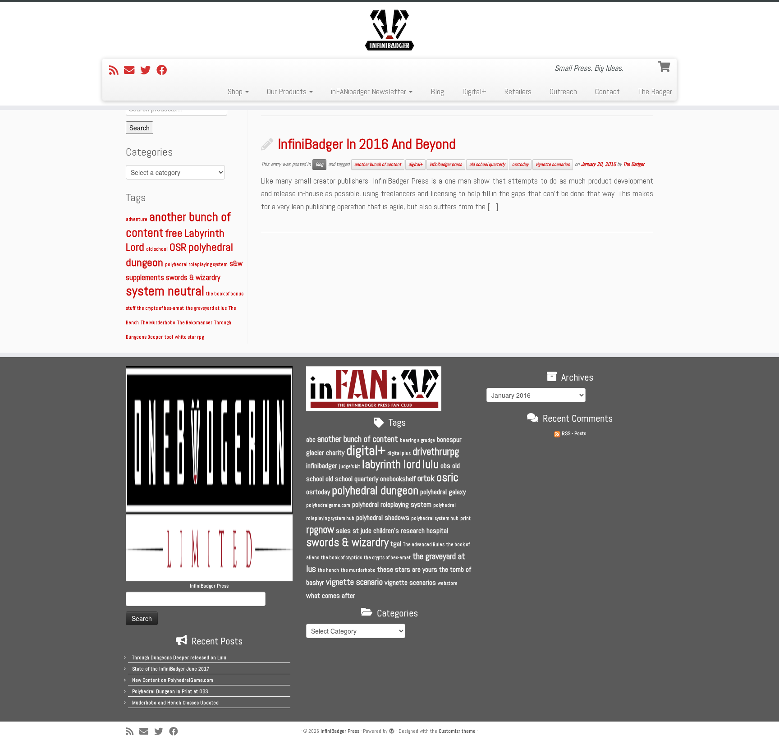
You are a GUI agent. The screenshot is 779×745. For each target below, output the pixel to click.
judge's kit (349, 466)
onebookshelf (398, 478)
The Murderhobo (158, 323)
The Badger (655, 91)
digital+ (415, 164)
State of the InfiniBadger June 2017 (170, 669)
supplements (145, 277)
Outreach (563, 91)
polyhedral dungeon (375, 490)
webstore (448, 583)
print (465, 518)
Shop (236, 91)
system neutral (165, 290)
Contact (607, 91)
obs (445, 465)
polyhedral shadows (382, 517)
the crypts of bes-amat (160, 308)
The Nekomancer (194, 323)
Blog (437, 91)
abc (311, 439)
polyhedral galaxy (443, 492)
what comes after (330, 595)
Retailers (518, 91)
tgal (395, 543)
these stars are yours (407, 569)
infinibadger (321, 465)
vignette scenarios (553, 164)
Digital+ (474, 91)
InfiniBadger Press (340, 731)
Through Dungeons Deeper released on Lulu (179, 657)
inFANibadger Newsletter (369, 91)
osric (447, 477)
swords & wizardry (193, 277)
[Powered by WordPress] (392, 730)
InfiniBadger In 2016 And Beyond (367, 144)
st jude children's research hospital (400, 530)
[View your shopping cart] (665, 65)
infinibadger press (446, 164)
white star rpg (189, 337)
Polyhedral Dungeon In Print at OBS (170, 691)
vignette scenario (354, 582)
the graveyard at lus (206, 308)
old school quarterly (487, 164)
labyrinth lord (391, 464)
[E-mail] (132, 70)
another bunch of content (377, 164)
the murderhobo (358, 570)
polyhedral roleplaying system (196, 264)
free (174, 233)
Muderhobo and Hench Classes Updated (175, 702)
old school (157, 249)
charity (335, 452)
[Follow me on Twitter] (148, 70)
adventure (136, 219)
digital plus (399, 453)
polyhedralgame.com (328, 505)
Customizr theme (457, 731)
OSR (178, 247)
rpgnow (320, 529)
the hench (328, 570)
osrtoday (520, 164)
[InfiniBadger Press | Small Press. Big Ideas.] (389, 29)
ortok (426, 478)
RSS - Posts (573, 433)
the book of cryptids (341, 558)
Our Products (287, 91)
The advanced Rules (423, 544)
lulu (430, 464)
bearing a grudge (417, 440)
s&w (236, 263)
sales (343, 530)
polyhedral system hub (434, 518)
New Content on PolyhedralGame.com (172, 680)
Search (139, 127)
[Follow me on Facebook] (164, 70)
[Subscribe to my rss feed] (116, 70)
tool (169, 337)
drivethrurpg (435, 451)
